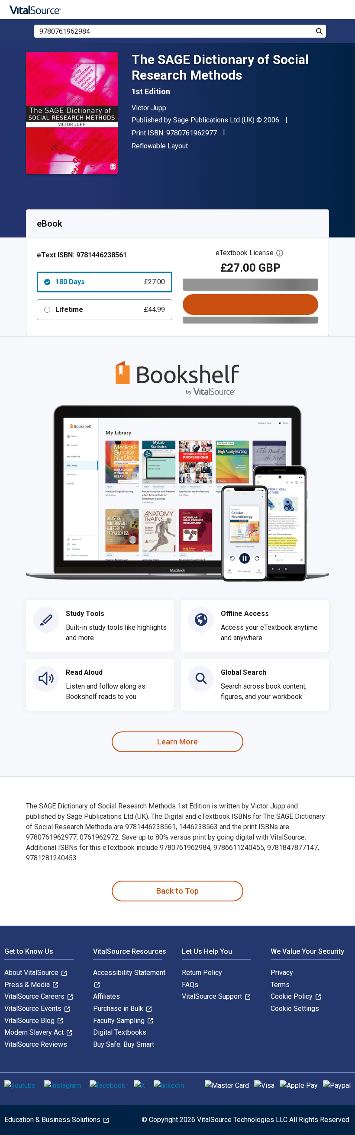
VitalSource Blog (30, 1020)
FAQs (190, 985)
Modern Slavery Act (34, 1032)
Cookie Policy (292, 996)
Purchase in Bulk (119, 1008)
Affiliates (106, 996)
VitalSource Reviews (35, 1044)
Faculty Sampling (119, 1020)
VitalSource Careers (35, 996)
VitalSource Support (213, 996)
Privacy (282, 972)
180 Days (110, 282)
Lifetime (110, 309)
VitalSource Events (33, 1008)
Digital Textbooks (119, 1032)
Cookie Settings (295, 1008)
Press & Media (28, 985)
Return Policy (202, 972)
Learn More (177, 741)
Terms (280, 985)
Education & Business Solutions (53, 1120)
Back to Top (177, 890)
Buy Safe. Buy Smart (123, 1044)
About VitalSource (32, 972)
